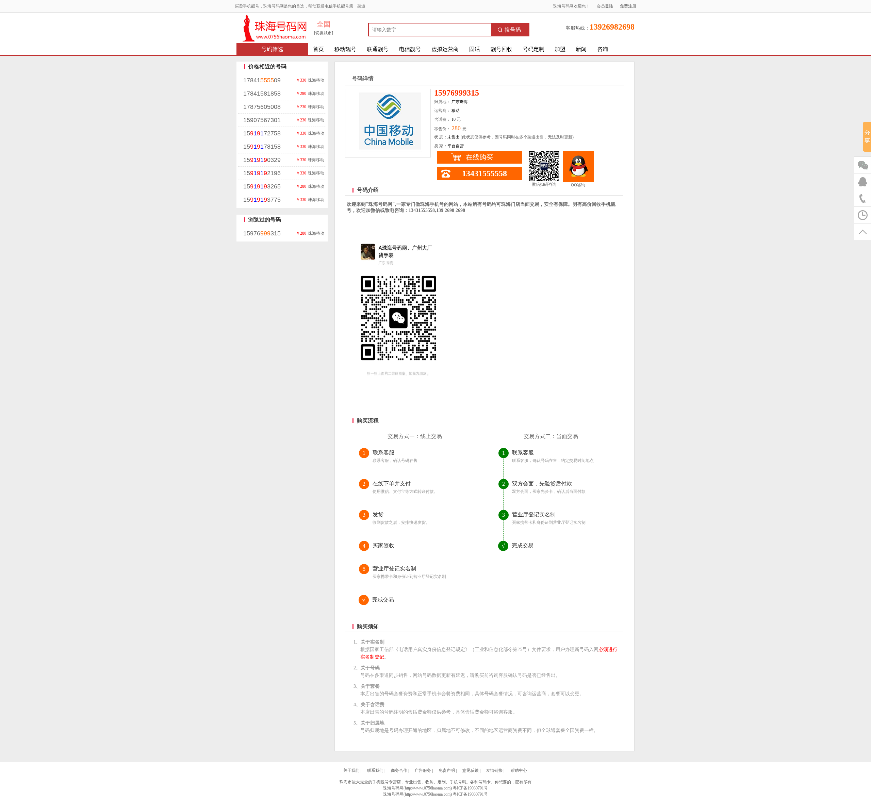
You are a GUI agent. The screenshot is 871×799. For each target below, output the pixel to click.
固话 (474, 49)
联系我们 (375, 770)
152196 (262, 173)
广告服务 (423, 770)
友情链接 (494, 770)
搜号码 (513, 30)
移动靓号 (345, 49)
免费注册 (628, 6)
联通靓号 (378, 49)
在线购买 (479, 157)
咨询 (602, 49)
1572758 (262, 133)
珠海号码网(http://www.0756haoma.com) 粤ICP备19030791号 (435, 794)
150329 (262, 160)
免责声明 (447, 770)
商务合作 (399, 770)
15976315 (262, 233)
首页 (318, 49)
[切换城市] (323, 33)
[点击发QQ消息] (578, 166)
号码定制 (533, 49)
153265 (262, 186)
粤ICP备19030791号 (470, 788)
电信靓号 (410, 49)
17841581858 (262, 93)
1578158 (262, 147)
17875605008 (262, 107)
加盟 (560, 49)
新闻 (581, 49)
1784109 (262, 80)
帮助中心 (519, 770)
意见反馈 (470, 770)
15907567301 (262, 120)
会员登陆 (605, 6)
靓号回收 (501, 49)
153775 (262, 200)
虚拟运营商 (445, 49)
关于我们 (351, 770)
